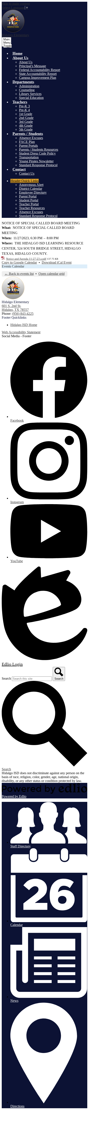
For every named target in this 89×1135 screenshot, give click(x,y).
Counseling (27, 90)
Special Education (31, 98)
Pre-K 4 (24, 110)
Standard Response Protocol (38, 165)
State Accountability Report (38, 74)
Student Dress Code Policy (37, 153)
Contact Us (26, 173)
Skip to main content (16, 3)
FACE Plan (27, 142)
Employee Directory (33, 192)
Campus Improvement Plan (37, 77)
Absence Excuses (31, 138)
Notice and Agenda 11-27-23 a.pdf (26, 258)
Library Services (30, 94)
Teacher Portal (29, 204)
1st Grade (25, 114)
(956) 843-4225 (22, 313)
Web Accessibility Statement (21, 332)
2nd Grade (26, 118)
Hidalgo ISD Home (23, 325)
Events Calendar (13, 266)
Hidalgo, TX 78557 (15, 308)
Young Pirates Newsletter (36, 161)
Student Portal (28, 200)
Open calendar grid (51, 273)
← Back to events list (19, 273)
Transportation (29, 157)
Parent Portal (28, 196)
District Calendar (30, 188)
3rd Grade (26, 121)
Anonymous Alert (31, 185)
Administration (29, 86)
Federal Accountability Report (39, 70)
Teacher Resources (32, 208)
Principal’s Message (32, 66)
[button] (20, 58)
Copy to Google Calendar (19, 262)
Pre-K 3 (24, 106)
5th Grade (26, 129)
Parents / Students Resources (38, 149)
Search (6, 678)
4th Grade (26, 125)
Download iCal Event (57, 262)
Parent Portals (28, 145)
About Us (25, 62)
